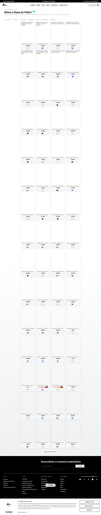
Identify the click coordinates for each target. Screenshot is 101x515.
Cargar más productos (50, 451)
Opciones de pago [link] (27, 483)
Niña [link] (61, 487)
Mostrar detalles (22, 512)
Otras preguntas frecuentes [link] (29, 489)
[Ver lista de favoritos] (95, 5)
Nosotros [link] (5, 479)
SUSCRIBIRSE (80, 466)
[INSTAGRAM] (93, 479)
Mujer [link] (61, 483)
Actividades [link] (63, 489)
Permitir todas (89, 502)
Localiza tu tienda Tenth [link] (9, 487)
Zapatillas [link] (62, 491)
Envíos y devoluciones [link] (28, 485)
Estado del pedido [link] (27, 487)
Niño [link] (61, 485)
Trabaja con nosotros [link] (8, 481)
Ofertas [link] (62, 479)
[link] (5, 4)
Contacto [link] (5, 485)
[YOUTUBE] (80, 479)
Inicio (5, 9)
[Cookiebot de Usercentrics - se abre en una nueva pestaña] (9, 512)
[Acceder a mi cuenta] (92, 5)
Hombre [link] (62, 481)
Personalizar (89, 506)
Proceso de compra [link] (27, 481)
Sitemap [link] (43, 489)
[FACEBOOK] (89, 479)
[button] (50, 485)
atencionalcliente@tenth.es (90, 476)
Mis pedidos (44, 481)
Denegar (89, 510)
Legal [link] (23, 491)
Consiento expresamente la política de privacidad (53, 469)
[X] (85, 479)
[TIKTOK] (97, 479)
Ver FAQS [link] (24, 479)
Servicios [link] (5, 483)
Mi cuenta (43, 479)
